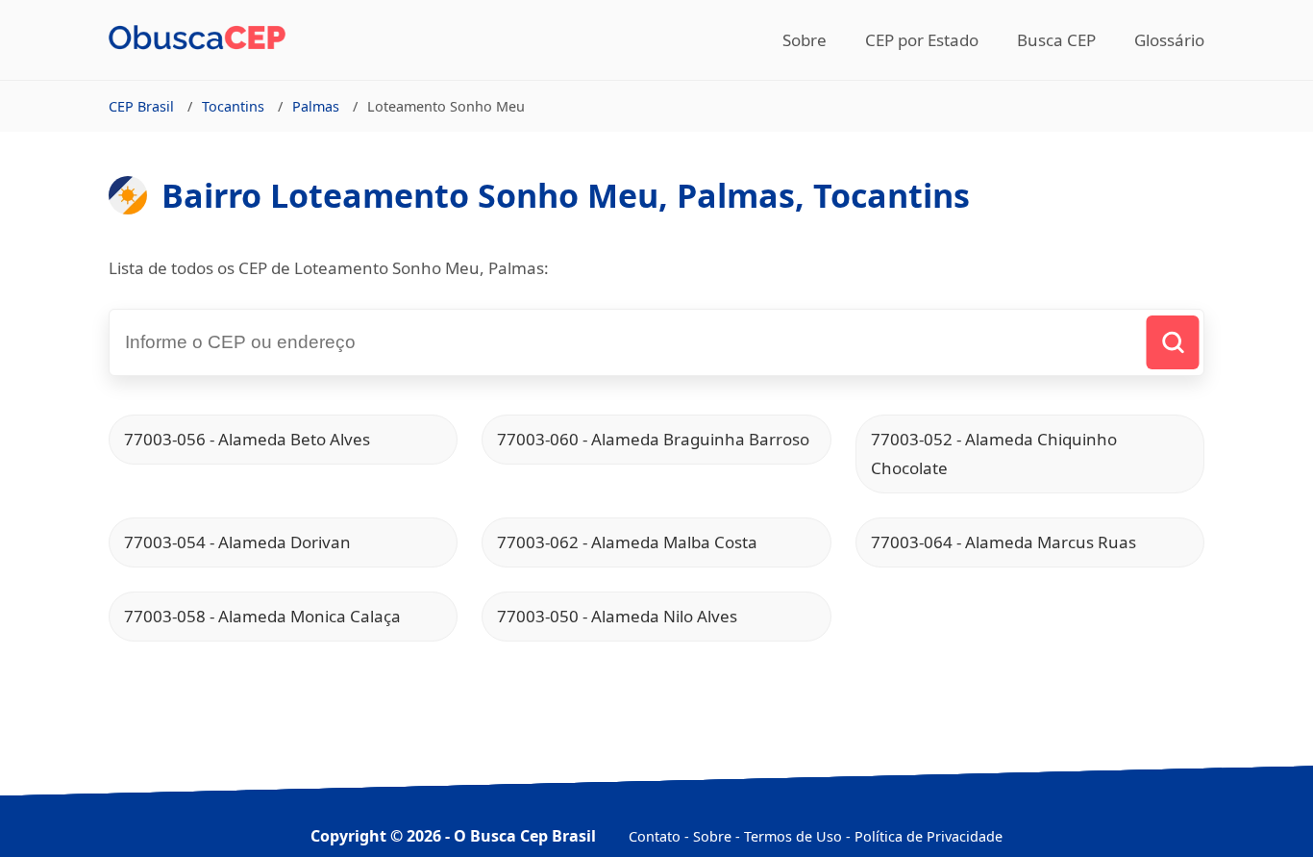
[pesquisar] (1173, 342)
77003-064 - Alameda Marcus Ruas (1003, 542)
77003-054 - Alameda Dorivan (237, 542)
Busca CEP (1056, 40)
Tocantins (233, 106)
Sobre (804, 40)
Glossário (1169, 40)
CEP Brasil (141, 106)
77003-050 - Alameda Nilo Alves (617, 616)
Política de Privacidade (929, 836)
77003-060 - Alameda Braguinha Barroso (653, 439)
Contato (655, 836)
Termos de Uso (793, 836)
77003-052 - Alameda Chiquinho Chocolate (994, 453)
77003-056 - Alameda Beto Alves (247, 439)
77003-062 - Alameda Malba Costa (627, 542)
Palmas (315, 106)
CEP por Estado (922, 40)
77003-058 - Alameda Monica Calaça (262, 616)
